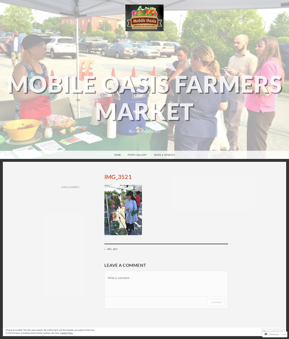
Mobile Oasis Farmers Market (144, 97)
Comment (216, 302)
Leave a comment (70, 186)
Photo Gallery (137, 154)
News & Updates (164, 154)
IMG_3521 (112, 249)
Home (117, 154)
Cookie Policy (66, 332)
